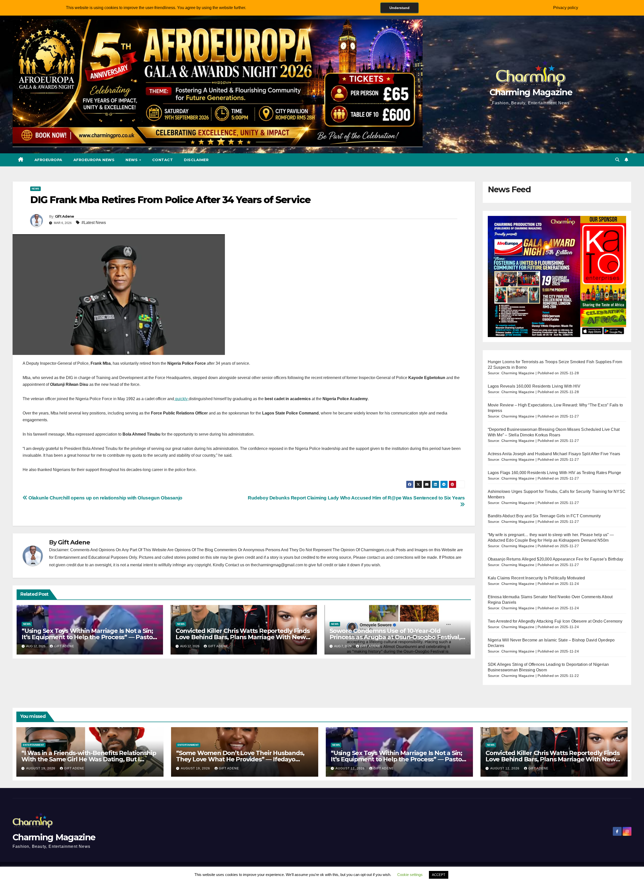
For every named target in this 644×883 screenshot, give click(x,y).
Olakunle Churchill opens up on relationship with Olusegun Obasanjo (104, 497)
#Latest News (94, 222)
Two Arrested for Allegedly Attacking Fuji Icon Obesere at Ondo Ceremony (555, 621)
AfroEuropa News (94, 160)
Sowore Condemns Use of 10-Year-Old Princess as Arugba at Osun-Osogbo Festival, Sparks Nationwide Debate (395, 637)
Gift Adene (64, 216)
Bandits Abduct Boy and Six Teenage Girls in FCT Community (544, 516)
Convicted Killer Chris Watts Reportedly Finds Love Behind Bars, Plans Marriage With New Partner (243, 637)
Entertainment (33, 744)
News (132, 160)
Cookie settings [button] (410, 874)
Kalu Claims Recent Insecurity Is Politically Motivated (536, 578)
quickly (181, 399)
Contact (162, 160)
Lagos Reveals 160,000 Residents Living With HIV (534, 386)
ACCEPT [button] (438, 875)
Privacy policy (565, 8)
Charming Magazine (531, 92)
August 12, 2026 (351, 768)
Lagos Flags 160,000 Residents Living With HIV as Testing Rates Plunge (554, 473)
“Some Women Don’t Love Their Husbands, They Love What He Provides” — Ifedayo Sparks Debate (240, 759)
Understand (399, 8)
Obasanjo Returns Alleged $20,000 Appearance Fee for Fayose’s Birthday (555, 559)
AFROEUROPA (48, 160)
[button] (617, 160)
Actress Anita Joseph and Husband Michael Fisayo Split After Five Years (554, 454)
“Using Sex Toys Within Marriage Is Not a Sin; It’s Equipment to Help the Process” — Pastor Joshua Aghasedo (88, 637)
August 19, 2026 (41, 768)
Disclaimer (196, 160)
